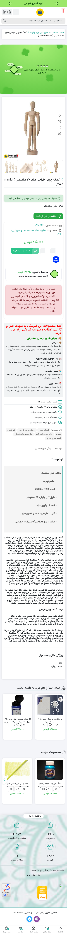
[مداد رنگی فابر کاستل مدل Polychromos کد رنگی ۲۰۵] (17, 770)
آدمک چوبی (44, 430)
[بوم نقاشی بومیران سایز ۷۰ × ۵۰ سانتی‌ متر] (50, 705)
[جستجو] (4, 21)
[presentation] (4, 779)
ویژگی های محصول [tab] (43, 448)
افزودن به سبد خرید (22, 250)
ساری (58, 434)
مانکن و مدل (40, 230)
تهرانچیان (11, 430)
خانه (62, 32)
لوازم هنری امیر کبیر (44, 434)
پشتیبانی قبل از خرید (46, 216)
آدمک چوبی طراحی (27, 430)
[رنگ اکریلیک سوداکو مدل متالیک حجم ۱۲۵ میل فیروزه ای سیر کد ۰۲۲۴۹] (50, 770)
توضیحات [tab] (58, 448)
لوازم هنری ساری (54, 438)
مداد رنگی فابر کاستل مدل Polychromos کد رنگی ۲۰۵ (17, 785)
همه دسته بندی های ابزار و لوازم (44, 32)
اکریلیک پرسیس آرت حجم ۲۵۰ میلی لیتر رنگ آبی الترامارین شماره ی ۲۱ (18, 721)
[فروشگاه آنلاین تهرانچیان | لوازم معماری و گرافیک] (50, 12)
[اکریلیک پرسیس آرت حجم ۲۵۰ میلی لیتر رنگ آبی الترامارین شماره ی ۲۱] (17, 705)
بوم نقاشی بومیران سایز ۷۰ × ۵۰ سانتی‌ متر (50, 721)
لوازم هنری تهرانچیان (23, 434)
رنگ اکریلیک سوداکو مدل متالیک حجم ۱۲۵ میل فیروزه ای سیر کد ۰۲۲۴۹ (50, 785)
